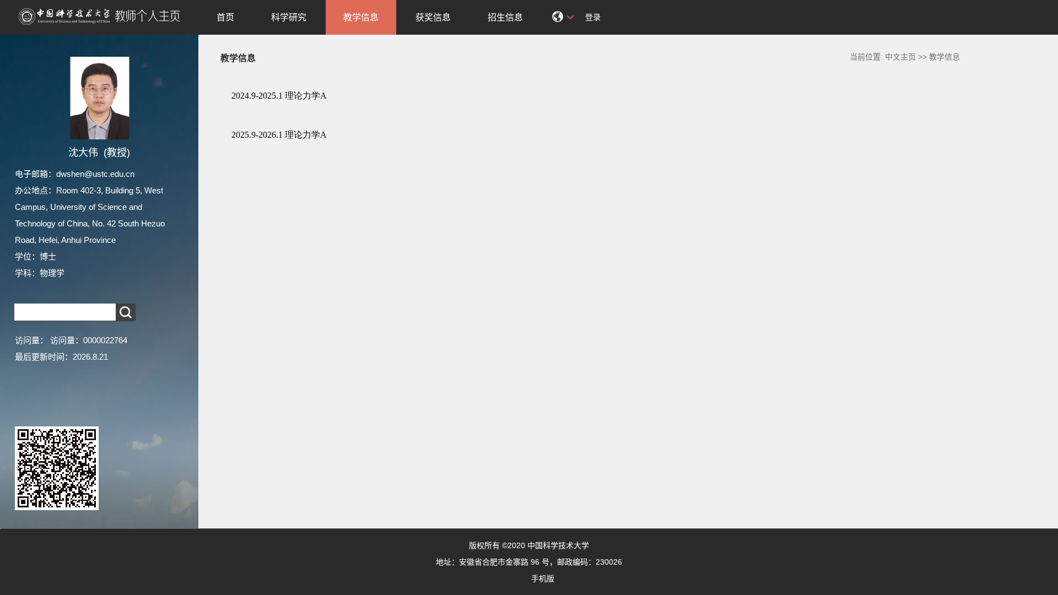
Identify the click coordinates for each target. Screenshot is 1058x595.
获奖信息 (433, 17)
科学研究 (288, 17)
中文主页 (900, 56)
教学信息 (361, 17)
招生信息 (505, 17)
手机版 (542, 578)
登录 (593, 17)
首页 (225, 17)
